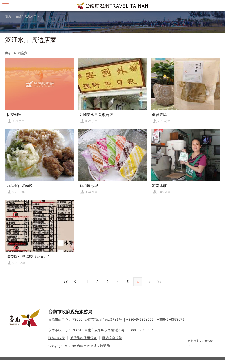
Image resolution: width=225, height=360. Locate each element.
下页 (75, 281)
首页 (8, 16)
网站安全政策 (112, 338)
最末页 (159, 281)
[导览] (5, 5)
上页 (149, 281)
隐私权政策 (56, 338)
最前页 (65, 281)
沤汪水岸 (30, 16)
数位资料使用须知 (83, 338)
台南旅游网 (112, 5)
